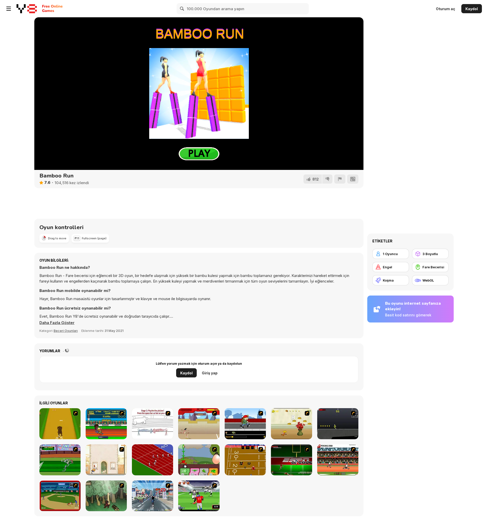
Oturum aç (445, 9)
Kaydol (471, 9)
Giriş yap (210, 373)
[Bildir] (339, 179)
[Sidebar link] (9, 9)
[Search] (182, 8)
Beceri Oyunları (66, 331)
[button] (56, 323)
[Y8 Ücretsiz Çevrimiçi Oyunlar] (26, 8)
